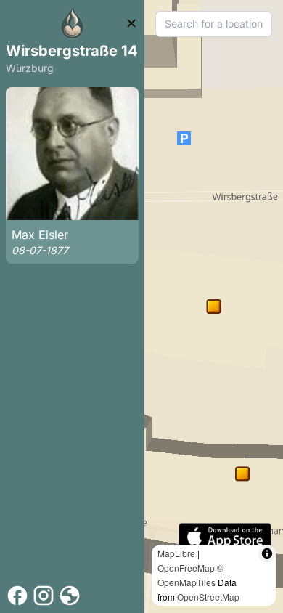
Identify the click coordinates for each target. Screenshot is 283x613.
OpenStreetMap (208, 596)
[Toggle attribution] (267, 553)
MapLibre (176, 553)
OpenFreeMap (186, 567)
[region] (213, 306)
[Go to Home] (72, 23)
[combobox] (213, 24)
